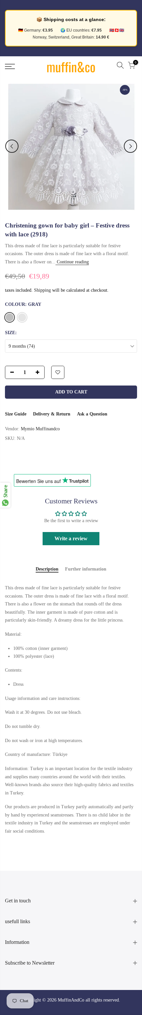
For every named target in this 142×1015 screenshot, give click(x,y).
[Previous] (11, 146)
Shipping (42, 290)
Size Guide (15, 414)
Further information (85, 569)
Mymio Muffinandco (40, 428)
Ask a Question (92, 414)
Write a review (71, 538)
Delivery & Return (51, 414)
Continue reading (72, 261)
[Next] (130, 146)
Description (47, 569)
